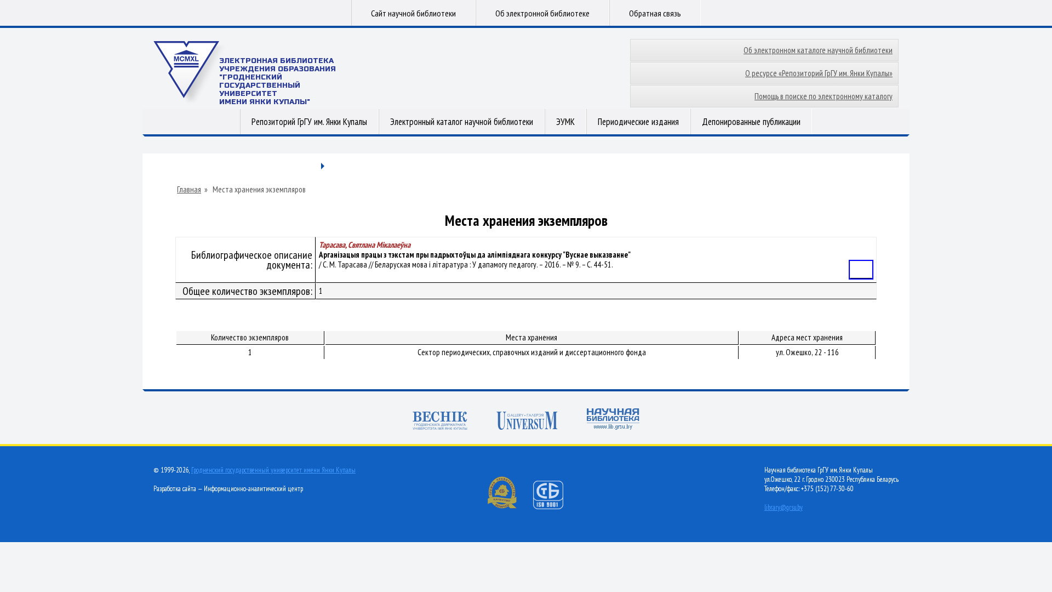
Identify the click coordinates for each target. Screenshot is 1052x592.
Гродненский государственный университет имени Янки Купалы (273, 470)
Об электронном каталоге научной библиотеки (818, 50)
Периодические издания (638, 122)
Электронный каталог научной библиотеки (461, 122)
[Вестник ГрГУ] (440, 422)
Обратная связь (655, 13)
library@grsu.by (783, 507)
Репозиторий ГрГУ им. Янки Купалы (309, 122)
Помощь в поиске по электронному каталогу (823, 96)
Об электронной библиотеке (542, 13)
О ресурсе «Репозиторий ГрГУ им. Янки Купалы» (819, 73)
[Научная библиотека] (613, 420)
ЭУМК (565, 122)
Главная (189, 189)
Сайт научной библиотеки (413, 13)
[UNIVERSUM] (527, 422)
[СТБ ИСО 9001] (555, 506)
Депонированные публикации (751, 122)
